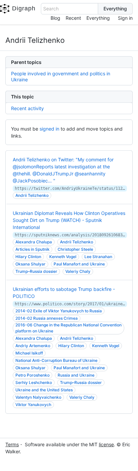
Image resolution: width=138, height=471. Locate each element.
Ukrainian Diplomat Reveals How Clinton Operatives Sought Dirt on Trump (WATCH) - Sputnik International (69, 220)
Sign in (125, 18)
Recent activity (27, 108)
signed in (49, 129)
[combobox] (69, 8)
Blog (55, 18)
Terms (12, 444)
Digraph (24, 8)
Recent (73, 18)
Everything (98, 18)
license (106, 444)
